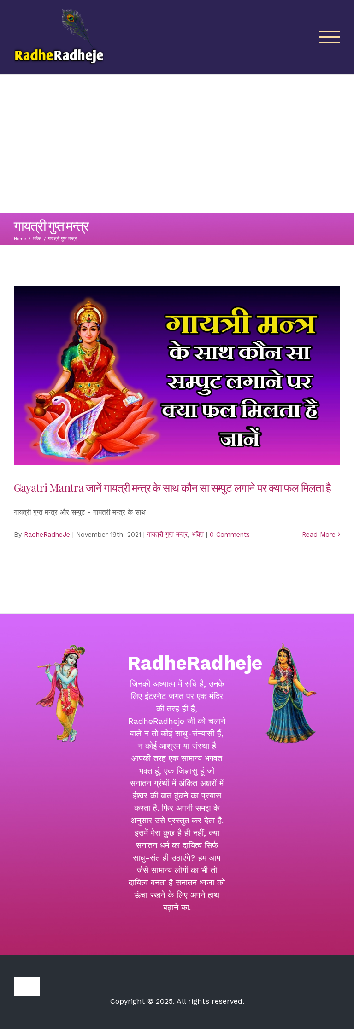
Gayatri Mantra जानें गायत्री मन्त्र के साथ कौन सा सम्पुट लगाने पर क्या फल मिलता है (173, 487)
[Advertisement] (177, 143)
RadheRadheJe (47, 534)
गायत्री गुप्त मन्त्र (167, 534)
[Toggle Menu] (330, 37)
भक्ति (198, 534)
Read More (319, 534)
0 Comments (230, 534)
